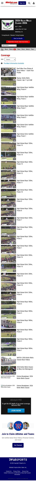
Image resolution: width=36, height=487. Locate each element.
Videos (19, 49)
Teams (32, 49)
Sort (2, 59)
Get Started (18, 445)
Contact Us (8, 471)
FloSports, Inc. (22, 463)
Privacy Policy (16, 471)
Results (6, 49)
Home (2, 49)
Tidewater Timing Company (17, 35)
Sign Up (22, 3)
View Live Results (18, 38)
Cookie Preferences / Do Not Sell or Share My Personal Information (17, 473)
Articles (28, 49)
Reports (13, 49)
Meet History (5, 45)
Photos (23, 49)
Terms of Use (25, 471)
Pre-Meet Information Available (14, 63)
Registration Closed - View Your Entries (18, 41)
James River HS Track (20, 29)
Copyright (16, 463)
